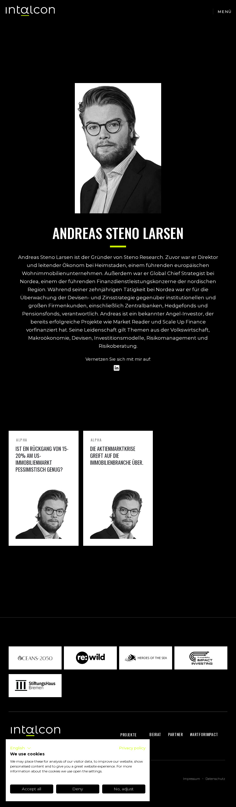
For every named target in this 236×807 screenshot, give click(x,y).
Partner (175, 734)
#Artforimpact (204, 734)
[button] (224, 11)
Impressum (191, 779)
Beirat (155, 734)
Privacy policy (132, 748)
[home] (30, 11)
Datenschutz (215, 779)
